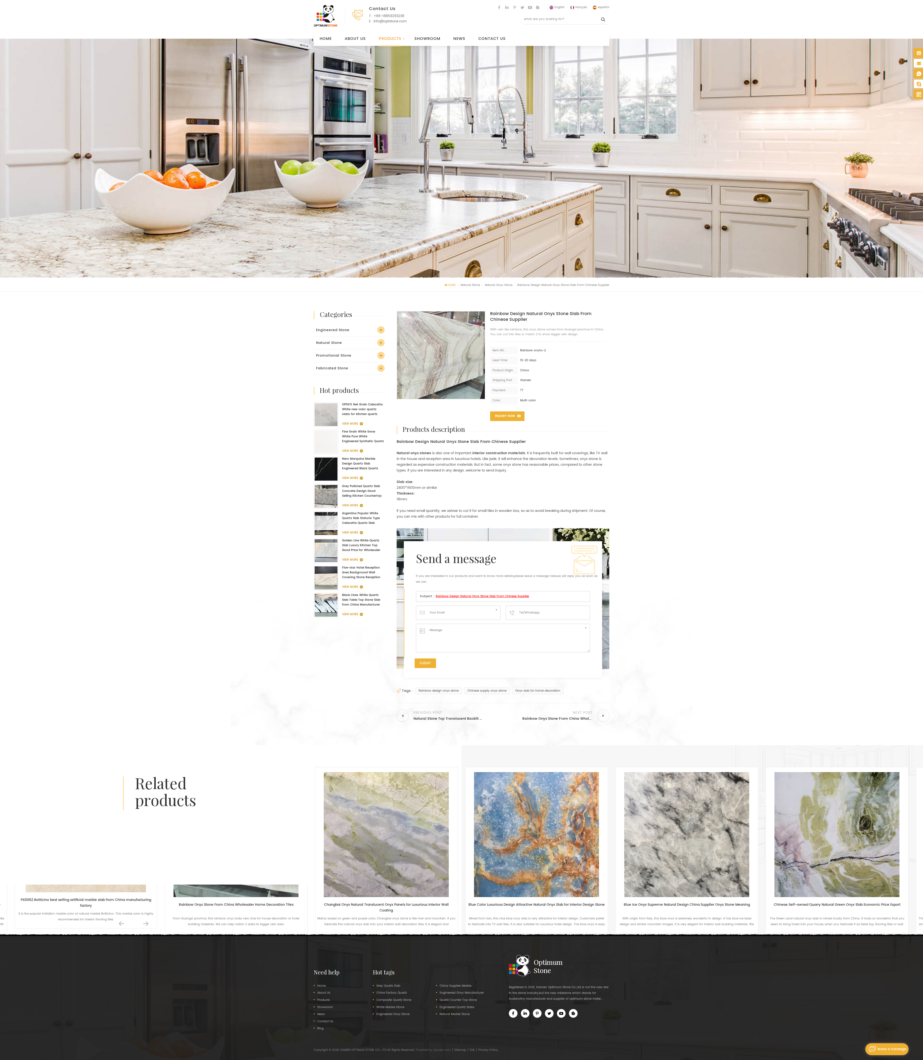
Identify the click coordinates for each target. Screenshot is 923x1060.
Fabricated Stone (332, 368)
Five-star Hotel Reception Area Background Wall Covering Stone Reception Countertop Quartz (361, 572)
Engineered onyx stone (393, 1014)
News (459, 39)
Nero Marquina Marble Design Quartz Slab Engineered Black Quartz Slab (360, 464)
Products (390, 39)
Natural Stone (329, 343)
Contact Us (492, 39)
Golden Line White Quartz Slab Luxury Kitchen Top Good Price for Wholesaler (361, 545)
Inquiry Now (505, 416)
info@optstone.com (390, 21)
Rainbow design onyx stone (439, 690)
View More (350, 424)
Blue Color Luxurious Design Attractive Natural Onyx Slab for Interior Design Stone (386, 904)
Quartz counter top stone (458, 1000)
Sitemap (460, 1050)
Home (326, 39)
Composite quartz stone (393, 1000)
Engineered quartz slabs (457, 1007)
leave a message (891, 1049)
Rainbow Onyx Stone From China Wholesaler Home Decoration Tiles (86, 904)
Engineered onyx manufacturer (462, 993)
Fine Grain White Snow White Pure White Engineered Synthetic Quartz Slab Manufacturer (363, 436)
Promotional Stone (333, 355)
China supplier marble (455, 986)
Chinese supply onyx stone (487, 690)
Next (146, 923)
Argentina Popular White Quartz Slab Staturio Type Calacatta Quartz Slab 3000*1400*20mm (361, 518)
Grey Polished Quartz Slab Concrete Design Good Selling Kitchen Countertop (361, 491)
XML (472, 1050)
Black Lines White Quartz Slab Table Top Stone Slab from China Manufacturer (361, 600)
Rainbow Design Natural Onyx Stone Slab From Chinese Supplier (482, 596)
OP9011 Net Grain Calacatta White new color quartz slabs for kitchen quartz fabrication (362, 409)
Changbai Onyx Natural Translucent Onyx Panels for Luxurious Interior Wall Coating (236, 907)
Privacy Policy (488, 1050)
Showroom (427, 39)
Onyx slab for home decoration (537, 690)
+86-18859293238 (389, 16)
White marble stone (390, 1007)
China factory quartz (391, 993)
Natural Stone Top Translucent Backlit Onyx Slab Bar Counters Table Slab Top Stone (837, 907)
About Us (355, 39)
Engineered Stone (332, 330)
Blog (320, 1028)
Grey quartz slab (388, 986)
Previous (121, 923)
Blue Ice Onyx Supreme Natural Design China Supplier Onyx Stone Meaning (537, 904)
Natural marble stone (455, 1014)
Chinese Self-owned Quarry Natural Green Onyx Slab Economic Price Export (687, 904)
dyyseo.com (442, 1050)
